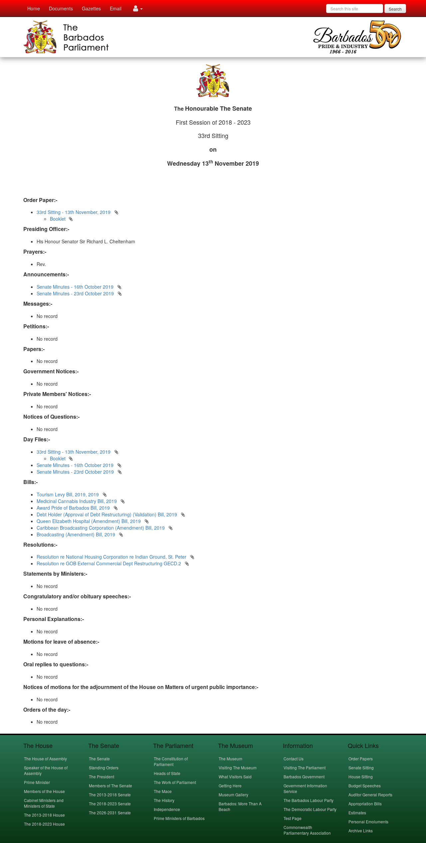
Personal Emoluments (368, 821)
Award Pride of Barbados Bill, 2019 (74, 507)
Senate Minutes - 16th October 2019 (75, 286)
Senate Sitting (361, 767)
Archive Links (360, 830)
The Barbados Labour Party (308, 800)
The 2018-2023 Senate (110, 803)
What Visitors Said (235, 776)
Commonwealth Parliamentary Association (307, 830)
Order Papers (360, 758)
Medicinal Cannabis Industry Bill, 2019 (77, 501)
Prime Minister (37, 782)
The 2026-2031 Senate (110, 812)
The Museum (230, 758)
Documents (61, 8)
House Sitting (360, 776)
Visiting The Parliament (304, 767)
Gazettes (91, 8)
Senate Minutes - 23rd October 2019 (75, 293)
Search (395, 9)
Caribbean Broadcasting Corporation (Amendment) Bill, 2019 (101, 527)
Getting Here (230, 785)
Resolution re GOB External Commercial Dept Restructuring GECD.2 (109, 563)
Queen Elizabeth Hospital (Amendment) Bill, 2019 (89, 521)
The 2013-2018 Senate (110, 794)
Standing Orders (103, 767)
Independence (167, 809)
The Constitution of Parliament (171, 761)
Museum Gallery (233, 794)
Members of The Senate (110, 785)
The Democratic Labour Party (310, 809)
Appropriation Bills (365, 803)
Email (115, 8)
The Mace (163, 791)
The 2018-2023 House (44, 824)
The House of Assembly (45, 758)
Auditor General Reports (370, 794)
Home (33, 8)
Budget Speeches (364, 785)
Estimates (357, 812)
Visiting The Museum (238, 767)
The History (164, 800)
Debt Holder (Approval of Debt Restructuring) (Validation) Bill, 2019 (107, 514)
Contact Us (294, 758)
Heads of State (167, 773)
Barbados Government (304, 776)
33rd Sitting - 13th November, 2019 (73, 212)
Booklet (58, 218)
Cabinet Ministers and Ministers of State (44, 803)
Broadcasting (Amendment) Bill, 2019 (76, 534)
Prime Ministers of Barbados (179, 818)
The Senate (99, 758)
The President (101, 776)
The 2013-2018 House (44, 815)
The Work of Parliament (175, 782)
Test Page (293, 818)
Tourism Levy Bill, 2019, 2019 (68, 494)
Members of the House (44, 791)
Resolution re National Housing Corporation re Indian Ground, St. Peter (112, 556)
